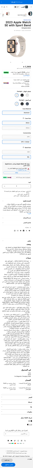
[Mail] (17, 230)
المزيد (29, 213)
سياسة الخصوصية (23, 451)
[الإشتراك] (5, 434)
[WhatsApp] (15, 230)
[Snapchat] (18, 440)
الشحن (25, 68)
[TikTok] (15, 440)
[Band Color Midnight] (22, 104)
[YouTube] (11, 440)
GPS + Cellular (25, 142)
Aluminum (26, 112)
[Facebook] (29, 230)
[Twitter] (26, 230)
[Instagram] (21, 440)
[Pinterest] (20, 230)
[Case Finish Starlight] (17, 95)
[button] (31, 7)
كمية (29, 182)
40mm (27, 123)
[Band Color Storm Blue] (27, 104)
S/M (28, 152)
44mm (28, 128)
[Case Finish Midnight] (22, 95)
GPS (28, 137)
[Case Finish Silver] (27, 95)
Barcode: (23, 30)
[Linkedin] (23, 230)
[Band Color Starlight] (17, 104)
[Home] (24, 6)
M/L (28, 157)
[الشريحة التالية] (1, 14)
